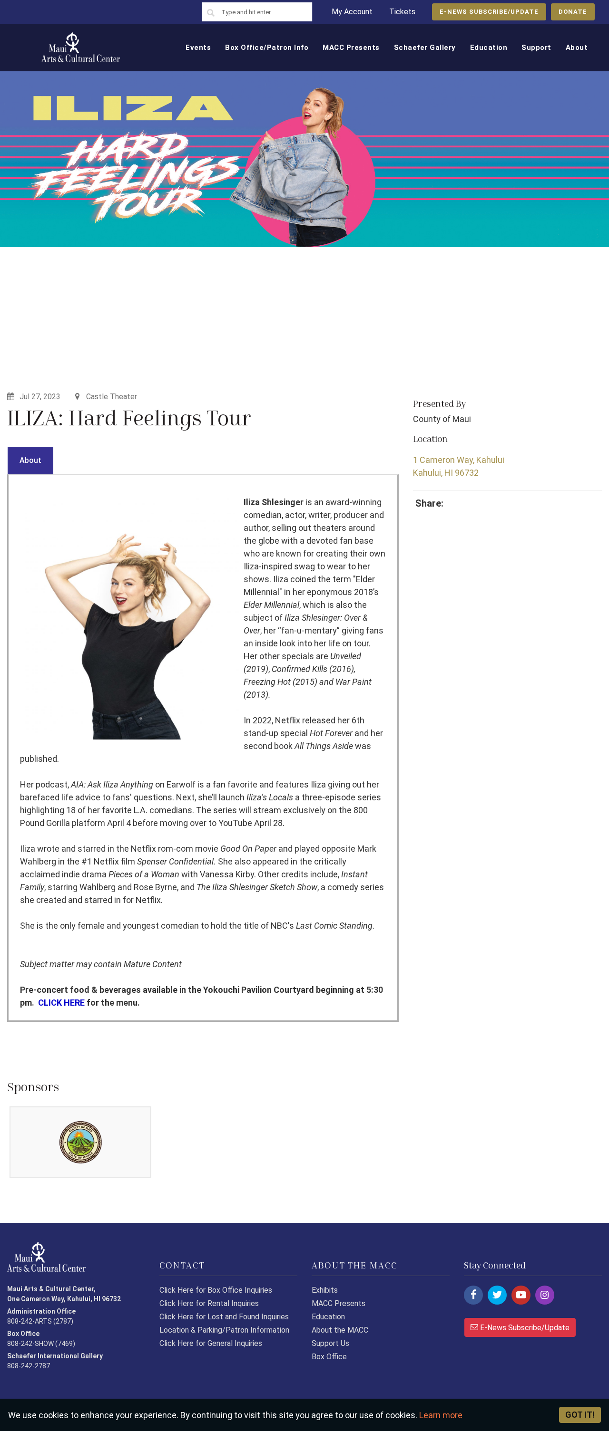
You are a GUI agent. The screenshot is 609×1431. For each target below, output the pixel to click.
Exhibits (325, 1290)
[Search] (211, 13)
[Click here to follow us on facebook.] (473, 1295)
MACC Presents (338, 1303)
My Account (352, 11)
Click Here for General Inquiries (210, 1343)
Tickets (402, 11)
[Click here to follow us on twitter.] (497, 1295)
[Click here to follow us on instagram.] (544, 1295)
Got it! (580, 1415)
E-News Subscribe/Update (524, 1327)
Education (328, 1316)
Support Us (330, 1343)
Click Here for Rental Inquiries (209, 1303)
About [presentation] (30, 460)
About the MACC (340, 1330)
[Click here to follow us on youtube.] (520, 1295)
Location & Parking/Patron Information (224, 1330)
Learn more (440, 1415)
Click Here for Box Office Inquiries (215, 1290)
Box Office (329, 1356)
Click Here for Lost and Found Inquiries (224, 1316)
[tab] (30, 460)
